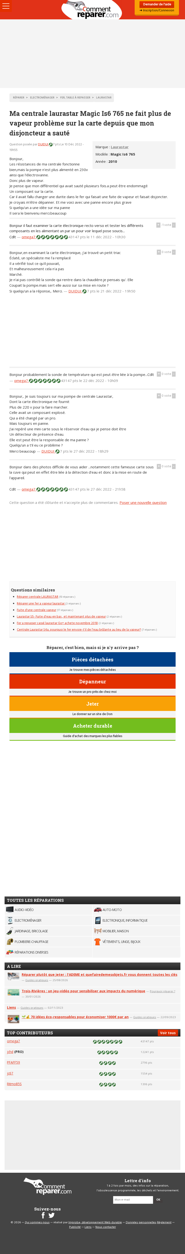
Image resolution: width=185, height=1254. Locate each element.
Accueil (92, 9)
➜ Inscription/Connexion (156, 10)
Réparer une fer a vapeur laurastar (41, 603)
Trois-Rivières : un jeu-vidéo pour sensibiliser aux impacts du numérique (83, 991)
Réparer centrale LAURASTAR (37, 596)
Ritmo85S (14, 1084)
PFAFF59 (13, 1062)
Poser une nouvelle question (143, 502)
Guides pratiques (36, 980)
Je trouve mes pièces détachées (92, 669)
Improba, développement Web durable (95, 1222)
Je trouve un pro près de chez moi (92, 691)
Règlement (164, 1222)
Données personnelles (141, 1222)
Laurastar (120, 146)
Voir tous (168, 1032)
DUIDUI (43, 144)
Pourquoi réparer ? (162, 991)
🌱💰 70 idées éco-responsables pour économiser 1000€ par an (75, 1017)
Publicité (75, 1227)
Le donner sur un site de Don (92, 714)
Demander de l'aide (157, 4)
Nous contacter (105, 1227)
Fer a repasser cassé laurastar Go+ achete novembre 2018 (57, 623)
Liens (11, 1007)
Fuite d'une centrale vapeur (36, 610)
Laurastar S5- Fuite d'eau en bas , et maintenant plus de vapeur (61, 616)
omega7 (29, 236)
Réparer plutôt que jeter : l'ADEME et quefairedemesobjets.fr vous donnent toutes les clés (99, 974)
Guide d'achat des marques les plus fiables (92, 736)
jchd (10, 1051)
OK (158, 1199)
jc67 (10, 1073)
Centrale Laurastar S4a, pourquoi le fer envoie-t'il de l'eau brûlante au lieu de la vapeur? (79, 629)
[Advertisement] (92, 54)
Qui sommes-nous (37, 1222)
